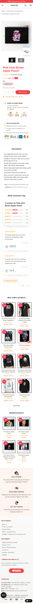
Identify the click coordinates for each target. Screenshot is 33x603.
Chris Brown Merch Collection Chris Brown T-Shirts (24, 320)
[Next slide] (29, 36)
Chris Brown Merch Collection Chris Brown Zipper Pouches (9, 456)
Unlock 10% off (3, 595)
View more (16, 405)
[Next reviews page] (28, 285)
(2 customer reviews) (16, 74)
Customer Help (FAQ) (8, 552)
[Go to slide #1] (12, 60)
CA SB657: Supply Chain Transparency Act (14, 534)
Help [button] (30, 600)
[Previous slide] (4, 36)
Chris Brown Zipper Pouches (10, 14)
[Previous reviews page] (20, 285)
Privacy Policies (6, 529)
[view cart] (30, 5)
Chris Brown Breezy (24, 345)
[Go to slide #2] (21, 60)
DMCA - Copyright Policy (9, 531)
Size (4, 81)
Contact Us (5, 550)
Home (3, 11)
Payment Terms (6, 545)
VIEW (8, 315)
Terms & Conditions (7, 526)
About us (4, 524)
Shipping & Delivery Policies (9, 542)
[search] (25, 5)
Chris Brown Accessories (15, 11)
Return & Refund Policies (9, 547)
